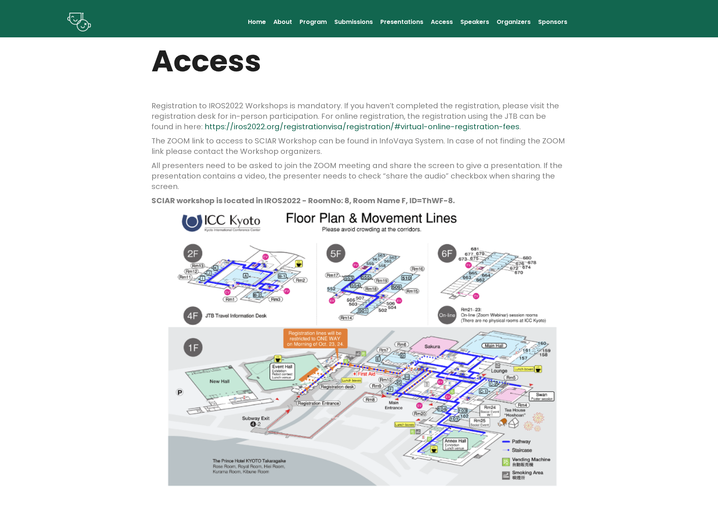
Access (442, 22)
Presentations (401, 22)
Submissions (353, 22)
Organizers (514, 22)
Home (257, 22)
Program (313, 22)
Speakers (474, 22)
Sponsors (552, 22)
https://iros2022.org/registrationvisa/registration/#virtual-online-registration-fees (362, 126)
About (282, 22)
